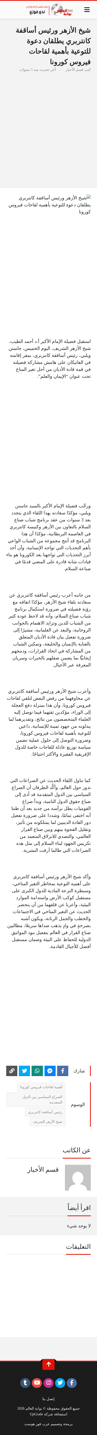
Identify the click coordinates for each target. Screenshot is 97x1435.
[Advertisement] (48, 127)
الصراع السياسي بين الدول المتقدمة (42, 1100)
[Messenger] (50, 1071)
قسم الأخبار (74, 69)
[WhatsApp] (37, 1071)
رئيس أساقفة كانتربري (45, 1112)
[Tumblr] (25, 1383)
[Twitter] (24, 1071)
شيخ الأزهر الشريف (47, 1122)
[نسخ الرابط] (11, 1071)
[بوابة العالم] (51, 9)
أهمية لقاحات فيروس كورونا (41, 1087)
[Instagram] (48, 1383)
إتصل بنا (48, 1399)
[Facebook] (62, 1071)
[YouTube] (37, 1383)
